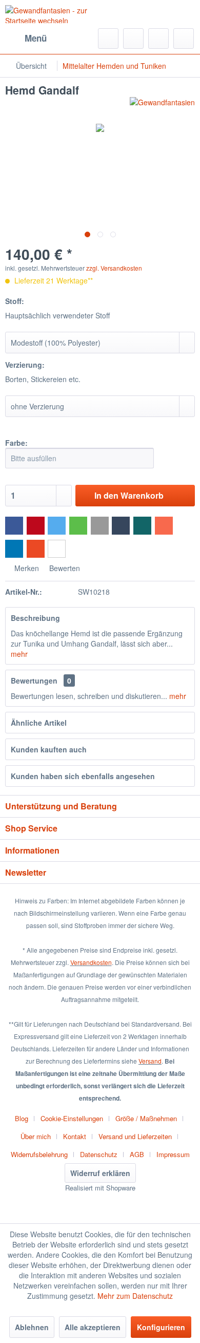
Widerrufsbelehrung (39, 1154)
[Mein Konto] (158, 38)
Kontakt (74, 1136)
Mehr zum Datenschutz (135, 1296)
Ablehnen (32, 1327)
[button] (14, 526)
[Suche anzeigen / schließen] (108, 38)
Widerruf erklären (100, 1173)
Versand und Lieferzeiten (135, 1136)
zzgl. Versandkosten (114, 267)
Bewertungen (34, 680)
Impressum (173, 1154)
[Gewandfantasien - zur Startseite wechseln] (52, 14)
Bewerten (63, 568)
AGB (137, 1154)
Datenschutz (98, 1154)
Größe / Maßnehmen (146, 1118)
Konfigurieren (161, 1327)
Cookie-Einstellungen (72, 1118)
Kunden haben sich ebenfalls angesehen (83, 776)
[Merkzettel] (133, 38)
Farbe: (16, 443)
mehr (19, 654)
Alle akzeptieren (93, 1327)
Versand (150, 1060)
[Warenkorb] (183, 38)
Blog (21, 1118)
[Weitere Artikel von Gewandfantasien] (162, 106)
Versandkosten (91, 962)
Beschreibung (35, 618)
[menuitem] (26, 38)
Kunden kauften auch (49, 749)
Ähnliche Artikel (39, 722)
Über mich (36, 1136)
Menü (36, 38)
